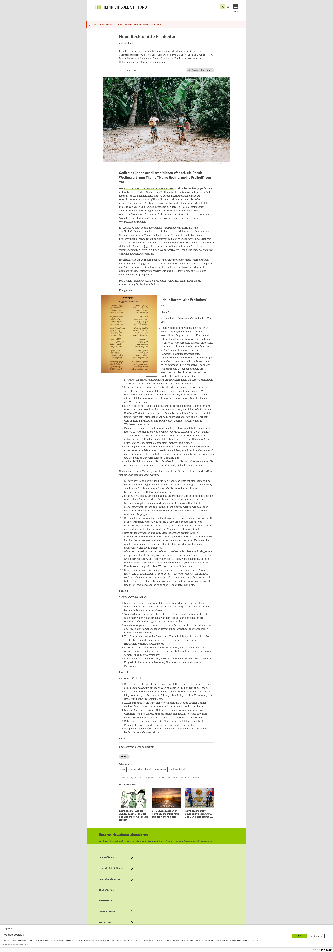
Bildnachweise (225, 164)
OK (299, 936)
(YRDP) (149, 188)
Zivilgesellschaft (178, 769)
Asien (123, 769)
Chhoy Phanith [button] (127, 43)
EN (227, 7)
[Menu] (235, 6)
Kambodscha (135, 769)
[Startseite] (121, 6)
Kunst (148, 769)
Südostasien (160, 769)
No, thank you (317, 936)
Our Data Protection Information (14, 945)
